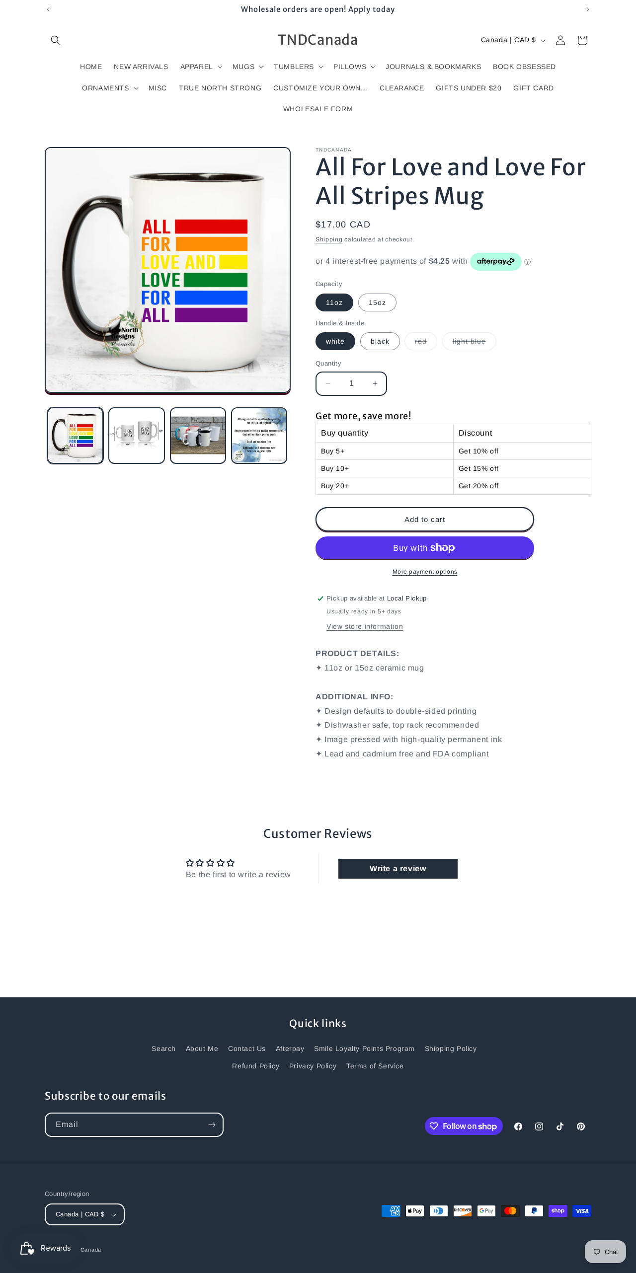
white (335, 341)
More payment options (425, 571)
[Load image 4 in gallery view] (259, 435)
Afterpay (290, 1048)
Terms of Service (375, 1066)
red (426, 343)
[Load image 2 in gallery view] (136, 435)
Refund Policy (255, 1066)
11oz (334, 302)
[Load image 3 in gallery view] (198, 435)
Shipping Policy (451, 1048)
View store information (364, 626)
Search (164, 1048)
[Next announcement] (588, 9)
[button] (56, 40)
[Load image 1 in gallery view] (75, 435)
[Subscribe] (212, 1125)
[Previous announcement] (48, 9)
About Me (202, 1048)
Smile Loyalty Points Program (364, 1048)
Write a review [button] (398, 868)
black (380, 341)
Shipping (329, 239)
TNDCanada (84, 1250)
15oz (377, 302)
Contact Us (247, 1048)
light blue (474, 343)
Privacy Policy (312, 1066)
